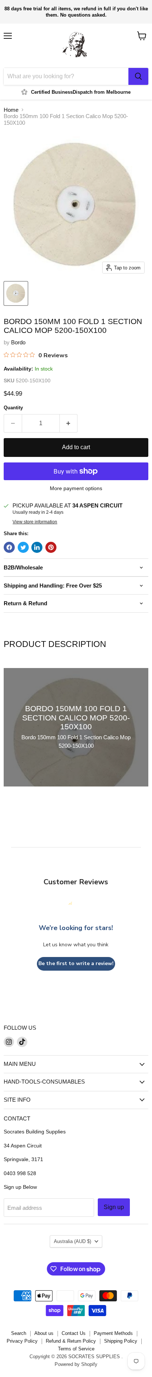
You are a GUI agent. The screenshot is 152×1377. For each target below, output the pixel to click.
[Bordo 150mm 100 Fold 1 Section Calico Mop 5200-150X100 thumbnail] (16, 293)
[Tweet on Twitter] (23, 547)
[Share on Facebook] (9, 547)
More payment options (76, 488)
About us (43, 1333)
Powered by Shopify (76, 1364)
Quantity (13, 407)
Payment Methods (113, 1333)
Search (18, 1333)
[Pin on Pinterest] (50, 547)
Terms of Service (76, 1349)
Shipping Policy (120, 1341)
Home (11, 110)
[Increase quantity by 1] (69, 423)
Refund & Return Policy (71, 1341)
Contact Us (74, 1333)
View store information (35, 521)
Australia (72, 1241)
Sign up (114, 1207)
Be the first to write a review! (76, 963)
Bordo (18, 342)
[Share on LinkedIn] (36, 547)
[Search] (138, 76)
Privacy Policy (22, 1341)
